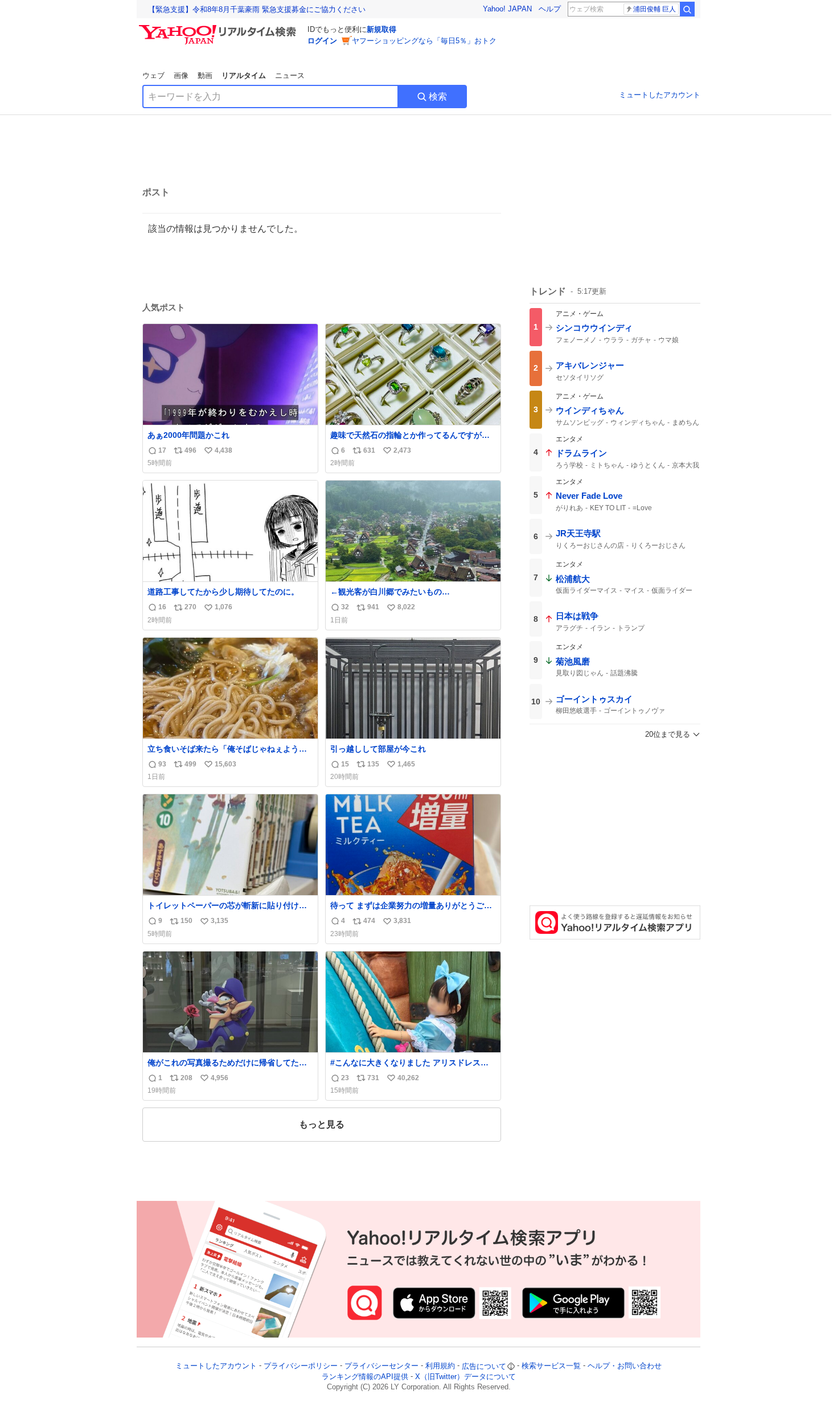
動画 (205, 75)
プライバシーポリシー (301, 1366)
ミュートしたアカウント (659, 95)
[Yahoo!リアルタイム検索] (219, 28)
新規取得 (381, 29)
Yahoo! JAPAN (507, 9)
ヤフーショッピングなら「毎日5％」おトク (424, 40)
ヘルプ (550, 9)
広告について (484, 1366)
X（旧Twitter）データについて (465, 1376)
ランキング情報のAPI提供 (365, 1376)
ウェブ (153, 75)
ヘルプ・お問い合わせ (625, 1366)
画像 (181, 75)
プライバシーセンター (381, 1366)
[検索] (687, 9)
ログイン (322, 40)
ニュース (290, 75)
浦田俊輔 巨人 (654, 9)
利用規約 (440, 1366)
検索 (438, 96)
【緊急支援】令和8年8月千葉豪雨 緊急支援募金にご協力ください (257, 9)
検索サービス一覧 (551, 1366)
